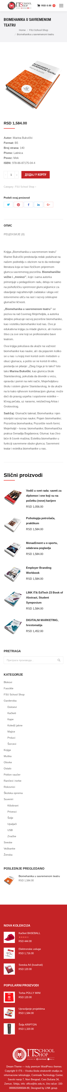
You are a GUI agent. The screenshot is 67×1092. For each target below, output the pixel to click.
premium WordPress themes (46, 1066)
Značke (11, 836)
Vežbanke (9, 848)
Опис (8, 225)
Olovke (8, 762)
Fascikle (8, 688)
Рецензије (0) (14, 234)
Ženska (8, 854)
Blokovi (8, 682)
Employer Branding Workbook (38, 570)
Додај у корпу (35, 174)
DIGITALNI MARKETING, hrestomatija (42, 622)
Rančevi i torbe (12, 780)
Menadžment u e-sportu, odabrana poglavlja (42, 545)
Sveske (8, 842)
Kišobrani (12, 805)
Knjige (7, 749)
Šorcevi (11, 743)
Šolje (10, 817)
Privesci (12, 811)
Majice (11, 731)
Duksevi (12, 706)
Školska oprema (13, 793)
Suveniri (8, 799)
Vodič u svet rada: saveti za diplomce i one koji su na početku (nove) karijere (43, 495)
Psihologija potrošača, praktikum (40, 521)
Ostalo (7, 768)
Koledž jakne (15, 725)
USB (10, 830)
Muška (8, 756)
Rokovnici (9, 786)
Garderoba (10, 700)
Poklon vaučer (12, 774)
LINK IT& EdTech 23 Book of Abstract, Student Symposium (44, 597)
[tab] (33, 223)
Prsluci (11, 737)
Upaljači (12, 823)
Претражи (59, 660)
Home (22, 30)
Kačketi (11, 713)
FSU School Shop (38, 30)
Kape (10, 719)
